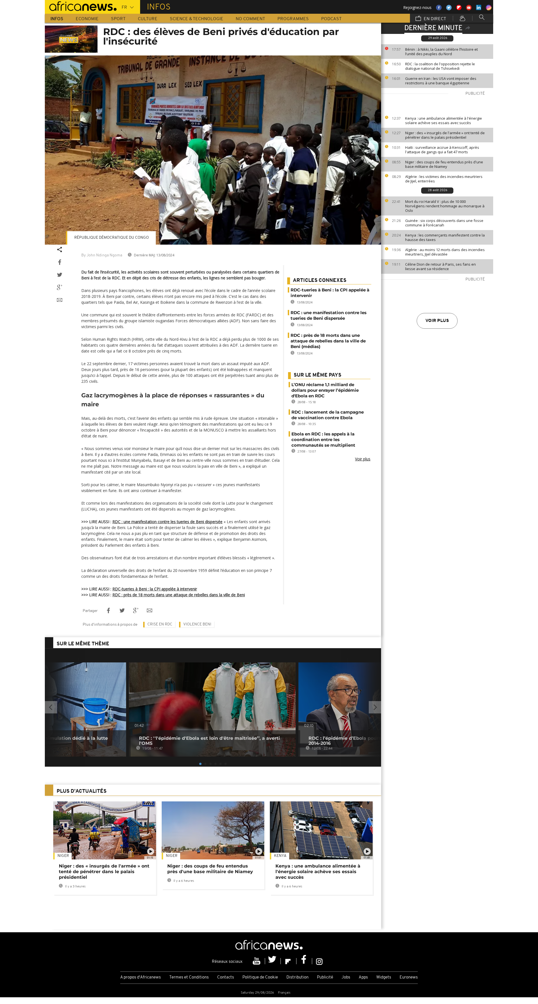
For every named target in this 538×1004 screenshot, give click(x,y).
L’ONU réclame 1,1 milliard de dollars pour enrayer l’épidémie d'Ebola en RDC (325, 390)
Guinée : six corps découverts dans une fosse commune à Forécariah (444, 222)
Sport (118, 19)
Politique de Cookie (260, 977)
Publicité (325, 977)
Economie (87, 19)
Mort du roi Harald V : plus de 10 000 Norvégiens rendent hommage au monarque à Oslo (444, 206)
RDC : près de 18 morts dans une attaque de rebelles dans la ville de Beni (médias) (328, 341)
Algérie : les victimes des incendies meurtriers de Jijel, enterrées (444, 178)
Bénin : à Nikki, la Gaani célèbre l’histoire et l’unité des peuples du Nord (441, 51)
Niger (63, 856)
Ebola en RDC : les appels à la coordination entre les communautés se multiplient (323, 439)
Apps (363, 977)
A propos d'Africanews (140, 977)
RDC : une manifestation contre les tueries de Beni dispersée (167, 521)
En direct (434, 19)
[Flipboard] (288, 961)
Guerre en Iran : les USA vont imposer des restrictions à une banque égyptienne (440, 80)
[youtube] (257, 961)
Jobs (346, 977)
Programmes (293, 19)
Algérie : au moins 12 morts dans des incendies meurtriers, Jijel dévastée (445, 251)
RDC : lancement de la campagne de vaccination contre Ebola (327, 414)
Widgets (383, 977)
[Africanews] (81, 5)
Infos (56, 19)
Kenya (280, 856)
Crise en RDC (159, 624)
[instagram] (319, 961)
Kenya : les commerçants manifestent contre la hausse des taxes (445, 237)
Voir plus (437, 321)
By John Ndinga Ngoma (101, 255)
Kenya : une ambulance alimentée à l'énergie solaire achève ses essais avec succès (443, 120)
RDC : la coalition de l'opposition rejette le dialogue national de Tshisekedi (440, 66)
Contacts (225, 977)
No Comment (250, 19)
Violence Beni (197, 624)
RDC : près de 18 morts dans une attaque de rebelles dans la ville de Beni (178, 594)
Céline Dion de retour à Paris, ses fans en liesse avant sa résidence (440, 266)
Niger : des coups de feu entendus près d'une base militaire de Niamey (444, 164)
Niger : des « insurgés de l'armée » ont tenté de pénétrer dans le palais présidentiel (445, 135)
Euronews (409, 977)
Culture (147, 19)
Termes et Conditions (189, 977)
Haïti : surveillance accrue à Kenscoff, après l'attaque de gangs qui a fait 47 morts (442, 149)
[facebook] (304, 961)
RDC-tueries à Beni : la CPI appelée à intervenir (154, 589)
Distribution (297, 977)
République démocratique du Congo (111, 238)
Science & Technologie (196, 19)
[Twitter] (273, 961)
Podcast (331, 19)
